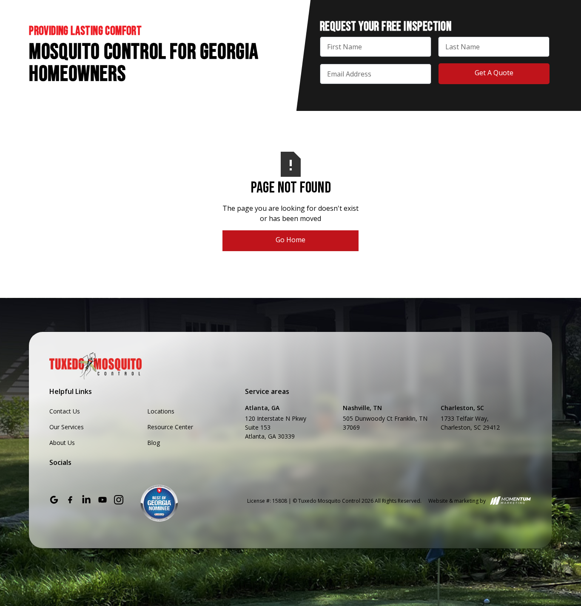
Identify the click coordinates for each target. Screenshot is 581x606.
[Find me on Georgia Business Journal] (159, 503)
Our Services (66, 427)
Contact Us (64, 411)
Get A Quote (494, 72)
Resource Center (170, 427)
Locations (160, 411)
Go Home (290, 239)
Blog (153, 443)
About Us (62, 443)
